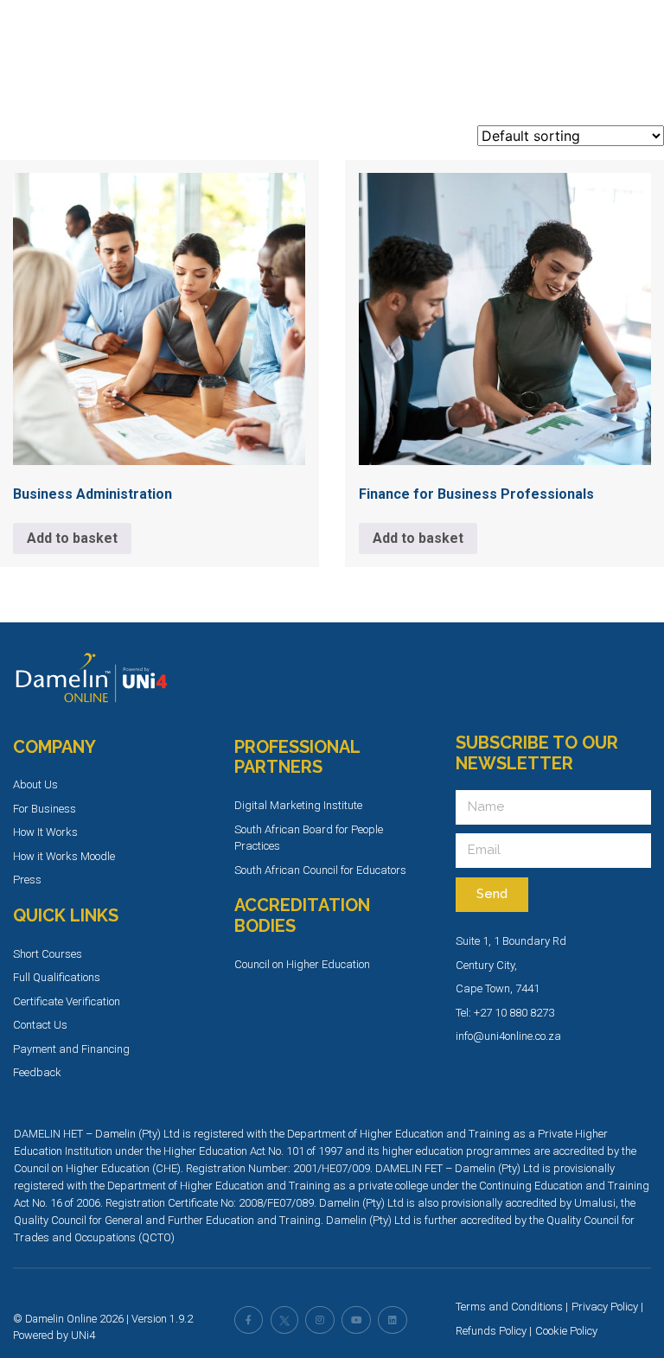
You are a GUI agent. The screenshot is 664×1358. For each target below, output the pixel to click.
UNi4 (83, 1335)
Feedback (37, 1072)
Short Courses (47, 953)
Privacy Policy (604, 1306)
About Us (35, 784)
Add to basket (72, 538)
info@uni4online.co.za (508, 1036)
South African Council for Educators (320, 870)
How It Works (45, 832)
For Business (44, 808)
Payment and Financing (71, 1048)
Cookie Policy (566, 1330)
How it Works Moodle (64, 856)
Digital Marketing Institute (298, 805)
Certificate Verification (66, 1001)
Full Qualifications (56, 977)
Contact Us (40, 1024)
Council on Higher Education (302, 964)
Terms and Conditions (509, 1306)
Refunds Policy (491, 1330)
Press (27, 879)
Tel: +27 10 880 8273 (505, 1012)
